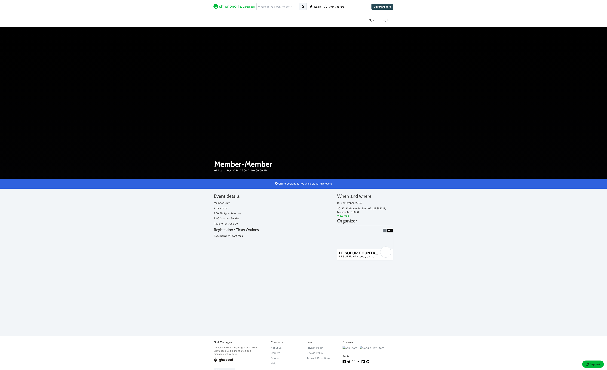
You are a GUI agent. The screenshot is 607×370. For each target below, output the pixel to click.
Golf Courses (336, 6)
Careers (275, 353)
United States (375, 256)
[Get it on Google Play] (372, 347)
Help (273, 363)
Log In (385, 20)
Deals (317, 6)
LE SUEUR (345, 256)
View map (343, 215)
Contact (275, 358)
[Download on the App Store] (350, 347)
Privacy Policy (315, 347)
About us (276, 347)
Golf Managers (382, 6)
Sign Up (373, 20)
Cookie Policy (315, 353)
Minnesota (359, 256)
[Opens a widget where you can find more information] (593, 364)
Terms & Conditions (318, 358)
